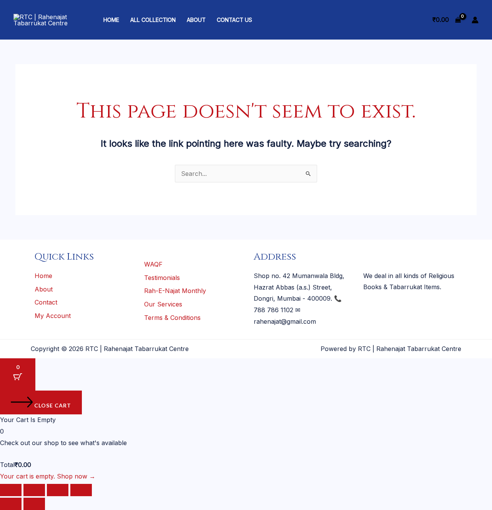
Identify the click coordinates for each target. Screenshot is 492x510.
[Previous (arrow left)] (11, 504)
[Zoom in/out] (11, 490)
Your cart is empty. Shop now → (47, 476)
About (196, 20)
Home (111, 20)
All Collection (153, 20)
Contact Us (234, 20)
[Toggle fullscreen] (34, 490)
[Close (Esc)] (81, 490)
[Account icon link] (475, 20)
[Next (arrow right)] (34, 504)
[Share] (57, 490)
